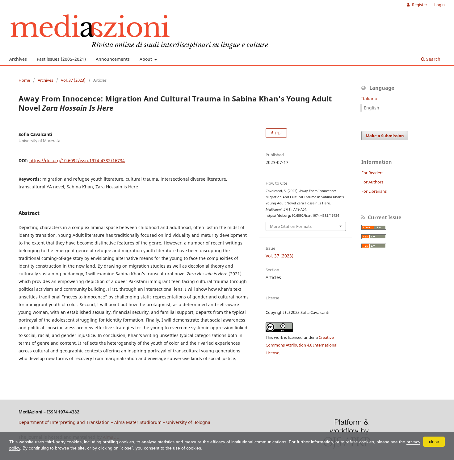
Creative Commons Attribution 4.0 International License (301, 345)
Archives (18, 59)
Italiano (369, 98)
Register (419, 4)
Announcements (113, 59)
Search (432, 59)
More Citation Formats (291, 226)
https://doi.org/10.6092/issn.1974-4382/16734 (77, 160)
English (371, 108)
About (146, 59)
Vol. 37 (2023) (73, 80)
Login (439, 4)
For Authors (372, 182)
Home (24, 80)
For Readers (372, 172)
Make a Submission (385, 135)
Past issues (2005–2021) (61, 59)
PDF (278, 133)
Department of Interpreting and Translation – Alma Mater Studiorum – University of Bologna (114, 422)
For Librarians (374, 191)
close (434, 441)
